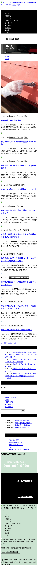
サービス (8, 18)
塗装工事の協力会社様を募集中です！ (16, 329)
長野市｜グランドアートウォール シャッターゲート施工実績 (20, 360)
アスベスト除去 (14, 185)
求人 (26, 116)
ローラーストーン (11, 23)
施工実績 (8, 25)
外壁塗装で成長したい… (23, 427)
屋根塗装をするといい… (23, 420)
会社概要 (8, 27)
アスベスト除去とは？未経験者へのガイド (18, 189)
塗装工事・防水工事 (16, 116)
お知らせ (9, 402)
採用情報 (8, 16)
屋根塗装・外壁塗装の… (23, 425)
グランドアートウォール (13, 20)
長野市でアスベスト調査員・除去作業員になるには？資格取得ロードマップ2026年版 (20, 375)
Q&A (7, 399)
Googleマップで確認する (10, 552)
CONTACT (7, 42)
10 (9, 342)
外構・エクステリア (16, 444)
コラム (7, 32)
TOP (6, 11)
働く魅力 (8, 13)
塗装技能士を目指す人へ (11, 120)
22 (15, 342)
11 (11, 342)
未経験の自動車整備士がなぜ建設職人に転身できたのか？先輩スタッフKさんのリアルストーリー (21, 354)
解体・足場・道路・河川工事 (19, 230)
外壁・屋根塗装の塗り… (23, 423)
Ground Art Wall (11, 397)
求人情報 (9, 406)
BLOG (7, 30)
